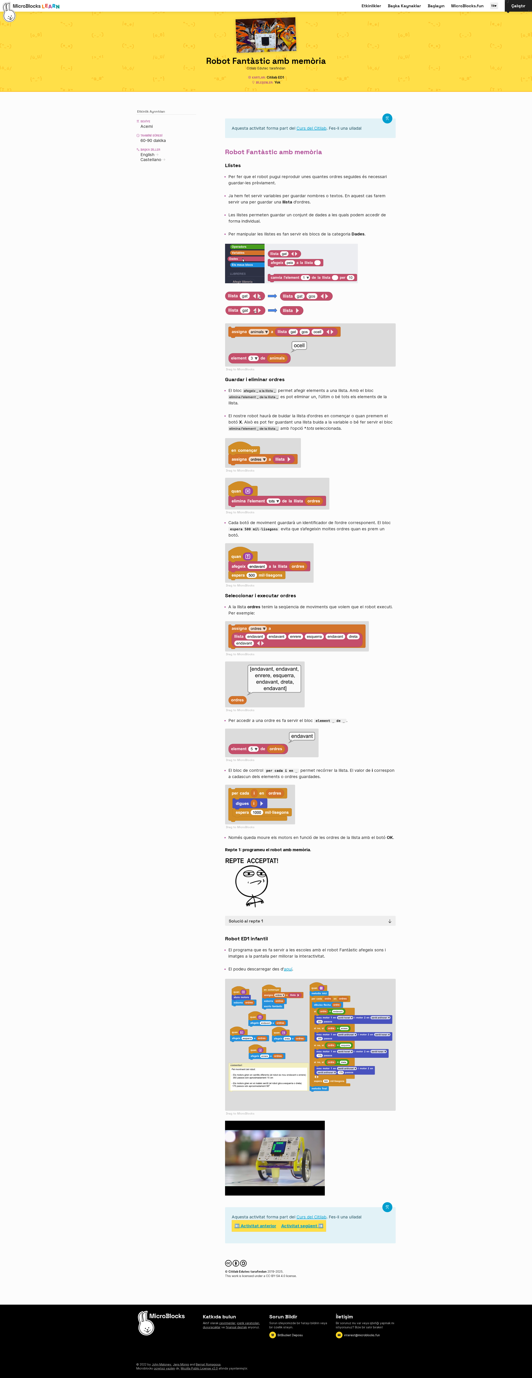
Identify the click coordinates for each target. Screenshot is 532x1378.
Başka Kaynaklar (404, 6)
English (147, 154)
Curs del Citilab (311, 128)
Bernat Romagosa (208, 1364)
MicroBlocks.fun (467, 6)
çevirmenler (227, 1323)
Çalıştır (518, 6)
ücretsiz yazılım (164, 1368)
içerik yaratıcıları (248, 1323)
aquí (288, 969)
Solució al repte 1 (246, 921)
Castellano (150, 159)
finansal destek (236, 1327)
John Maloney (161, 1364)
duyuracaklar (211, 1327)
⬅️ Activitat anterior (255, 1225)
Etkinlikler (371, 6)
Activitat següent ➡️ (302, 1225)
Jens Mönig (181, 1364)
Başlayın (436, 6)
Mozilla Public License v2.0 (199, 1368)
